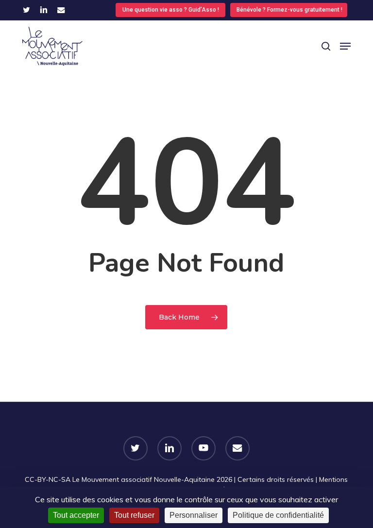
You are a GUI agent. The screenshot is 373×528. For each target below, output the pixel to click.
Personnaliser (194, 515)
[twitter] (26, 9)
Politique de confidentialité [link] (278, 515)
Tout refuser (134, 515)
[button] (345, 46)
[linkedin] (44, 9)
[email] (61, 9)
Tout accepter (76, 515)
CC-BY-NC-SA (47, 479)
